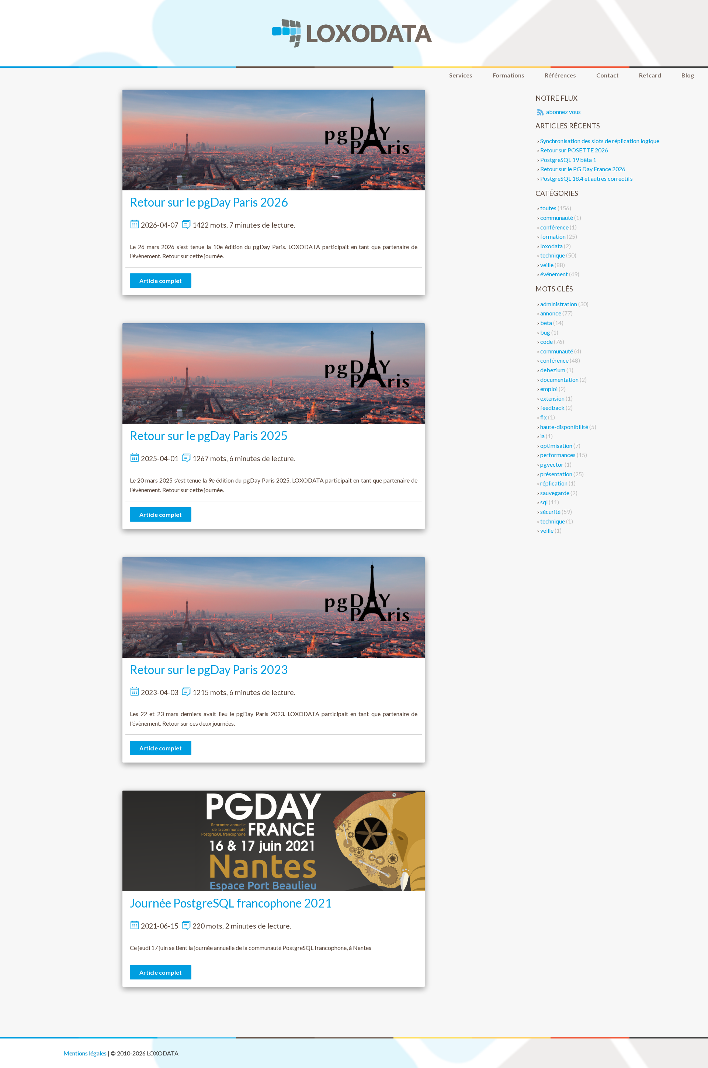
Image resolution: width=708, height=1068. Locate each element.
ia (543, 435)
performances (558, 454)
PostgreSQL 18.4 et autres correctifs (586, 178)
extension (553, 398)
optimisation (556, 445)
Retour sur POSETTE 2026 (574, 149)
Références (560, 75)
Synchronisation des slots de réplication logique (599, 140)
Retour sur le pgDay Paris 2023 (209, 669)
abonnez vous (563, 111)
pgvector (552, 464)
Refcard (650, 75)
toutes (549, 207)
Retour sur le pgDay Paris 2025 (209, 435)
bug (545, 332)
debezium (553, 369)
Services (460, 75)
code (547, 341)
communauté (557, 217)
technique (553, 255)
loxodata (552, 245)
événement (554, 273)
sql (544, 501)
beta (546, 322)
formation (553, 236)
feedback (553, 407)
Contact (607, 75)
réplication (554, 483)
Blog (687, 75)
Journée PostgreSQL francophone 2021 (231, 903)
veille (547, 264)
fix (544, 417)
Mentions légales (85, 1053)
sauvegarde (555, 492)
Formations (508, 75)
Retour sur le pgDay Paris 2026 (209, 202)
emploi (549, 388)
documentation (560, 379)
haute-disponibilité (564, 426)
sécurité (551, 511)
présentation (556, 473)
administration (559, 303)
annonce (551, 313)
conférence (555, 227)
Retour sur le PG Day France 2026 (582, 168)
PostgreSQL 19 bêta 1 (568, 159)
